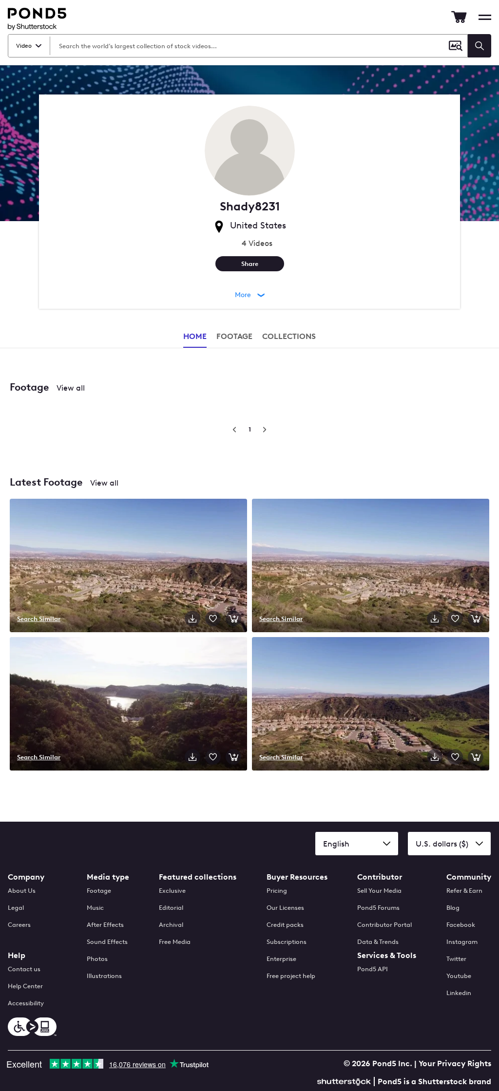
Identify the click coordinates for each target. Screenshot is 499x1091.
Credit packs (285, 924)
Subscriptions (287, 941)
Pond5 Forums (378, 907)
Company (26, 877)
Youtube (458, 975)
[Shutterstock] (345, 1080)
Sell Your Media (379, 890)
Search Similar (38, 618)
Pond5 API (372, 969)
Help (16, 955)
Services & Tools (386, 955)
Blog (453, 907)
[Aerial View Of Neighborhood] (370, 704)
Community (468, 877)
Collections (289, 336)
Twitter (456, 958)
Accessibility (26, 1003)
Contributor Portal (384, 924)
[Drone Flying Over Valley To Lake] (128, 704)
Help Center (25, 986)
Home (195, 336)
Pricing (277, 890)
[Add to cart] (233, 618)
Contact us (24, 969)
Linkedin (458, 993)
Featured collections (197, 877)
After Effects (105, 924)
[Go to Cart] (459, 17)
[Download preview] (192, 618)
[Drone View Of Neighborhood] (370, 566)
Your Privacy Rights (455, 1063)
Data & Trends (378, 941)
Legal (16, 907)
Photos (97, 958)
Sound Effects (107, 941)
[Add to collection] (213, 618)
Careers (19, 924)
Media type (108, 877)
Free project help (291, 975)
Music (95, 907)
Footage (99, 890)
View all (71, 388)
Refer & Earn (464, 890)
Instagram (462, 941)
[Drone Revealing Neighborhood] (128, 566)
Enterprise (281, 958)
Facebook (460, 924)
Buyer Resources (297, 877)
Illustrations (104, 975)
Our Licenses (285, 907)
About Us (22, 890)
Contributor (379, 877)
